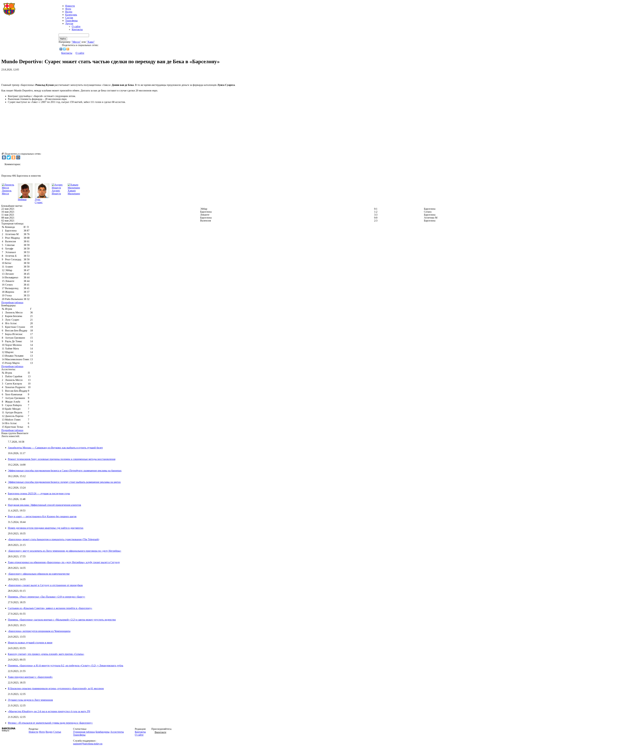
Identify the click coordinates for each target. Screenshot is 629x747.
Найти (63, 39)
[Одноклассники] (68, 49)
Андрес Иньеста (56, 192)
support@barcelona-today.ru (87, 743)
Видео (68, 11)
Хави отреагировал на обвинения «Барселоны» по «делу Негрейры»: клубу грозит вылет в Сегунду (64, 562)
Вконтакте (160, 732)
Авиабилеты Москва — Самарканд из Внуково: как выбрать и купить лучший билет (55, 447)
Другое (69, 23)
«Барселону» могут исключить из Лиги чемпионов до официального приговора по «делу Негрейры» (64, 550)
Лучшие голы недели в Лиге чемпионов (30, 700)
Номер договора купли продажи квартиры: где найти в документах (45, 528)
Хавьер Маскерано (74, 192)
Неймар (22, 199)
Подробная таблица (12, 302)
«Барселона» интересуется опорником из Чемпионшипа (39, 631)
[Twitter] (64, 49)
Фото (68, 8)
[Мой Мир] (18, 157)
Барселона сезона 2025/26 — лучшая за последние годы (39, 493)
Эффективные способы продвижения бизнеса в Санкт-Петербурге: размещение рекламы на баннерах (65, 470)
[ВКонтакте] (61, 49)
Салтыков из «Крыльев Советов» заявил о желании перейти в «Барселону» (50, 608)
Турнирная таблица (84, 731)
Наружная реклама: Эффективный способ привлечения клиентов (44, 505)
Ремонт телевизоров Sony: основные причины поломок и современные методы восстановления (61, 459)
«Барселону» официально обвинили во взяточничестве (39, 573)
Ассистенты (117, 731)
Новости (33, 731)
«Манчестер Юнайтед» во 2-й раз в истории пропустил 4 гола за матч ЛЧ (49, 711)
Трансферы (71, 20)
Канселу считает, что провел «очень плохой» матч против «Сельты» (46, 654)
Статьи (57, 731)
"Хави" (90, 41)
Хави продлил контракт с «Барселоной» (30, 677)
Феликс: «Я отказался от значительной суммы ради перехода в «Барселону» (50, 722)
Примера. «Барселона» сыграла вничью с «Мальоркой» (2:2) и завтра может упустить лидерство (62, 619)
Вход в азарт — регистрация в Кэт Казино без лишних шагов (42, 516)
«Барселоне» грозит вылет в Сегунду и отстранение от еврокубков (45, 585)
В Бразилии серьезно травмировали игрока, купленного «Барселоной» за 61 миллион (56, 688)
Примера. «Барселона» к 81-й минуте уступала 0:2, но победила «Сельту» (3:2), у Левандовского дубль (65, 665)
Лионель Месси (6, 192)
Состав (69, 17)
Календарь (71, 14)
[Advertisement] (39, 76)
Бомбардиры (102, 731)
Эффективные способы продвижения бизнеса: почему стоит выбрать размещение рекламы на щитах (64, 482)
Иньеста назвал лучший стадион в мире (30, 642)
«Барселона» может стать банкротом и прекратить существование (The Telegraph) (53, 539)
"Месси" (76, 41)
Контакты (77, 29)
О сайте (76, 26)
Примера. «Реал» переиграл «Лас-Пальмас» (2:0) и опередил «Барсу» (46, 596)
